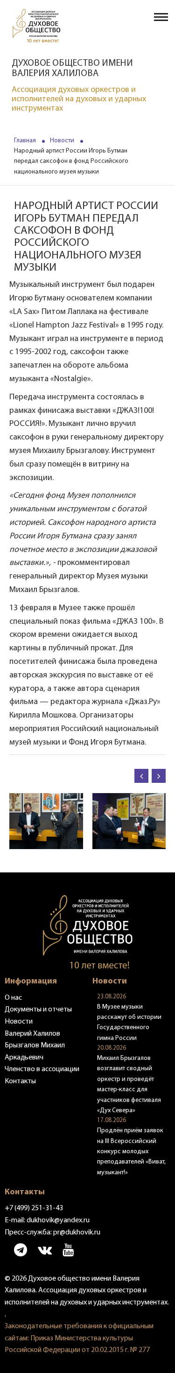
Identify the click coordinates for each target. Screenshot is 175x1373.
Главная (25, 140)
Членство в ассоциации (42, 1069)
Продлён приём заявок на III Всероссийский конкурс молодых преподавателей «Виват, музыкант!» (131, 1151)
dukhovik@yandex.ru (58, 1220)
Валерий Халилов (32, 1034)
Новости (62, 140)
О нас (13, 998)
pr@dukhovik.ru (76, 1232)
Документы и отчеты (38, 1009)
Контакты (20, 1081)
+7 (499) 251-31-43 (34, 1208)
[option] (81, 821)
